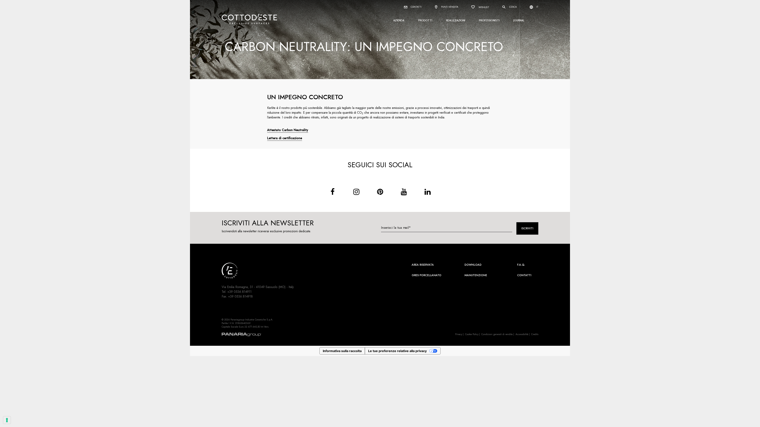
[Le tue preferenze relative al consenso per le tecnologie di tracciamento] (7, 420)
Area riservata (423, 265)
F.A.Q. (521, 265)
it (537, 7)
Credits (534, 334)
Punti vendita (449, 7)
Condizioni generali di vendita (497, 334)
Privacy (458, 334)
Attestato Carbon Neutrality (287, 130)
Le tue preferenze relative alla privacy (397, 351)
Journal (518, 20)
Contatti (416, 7)
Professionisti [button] (489, 20)
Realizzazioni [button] (455, 20)
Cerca (512, 7)
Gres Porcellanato (426, 275)
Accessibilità (522, 334)
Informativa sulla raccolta (342, 351)
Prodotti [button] (425, 20)
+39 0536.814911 (239, 291)
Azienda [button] (398, 20)
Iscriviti (527, 228)
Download (473, 265)
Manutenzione (476, 275)
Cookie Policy (471, 334)
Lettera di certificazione (284, 138)
